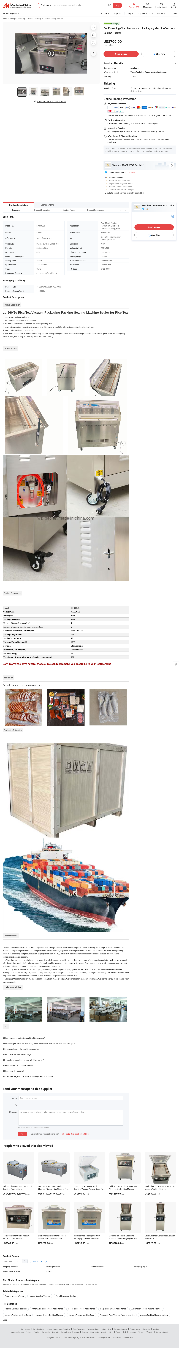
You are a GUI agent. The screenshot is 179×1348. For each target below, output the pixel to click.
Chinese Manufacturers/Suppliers (58, 1329)
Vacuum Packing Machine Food (81, 1315)
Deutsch (85, 1332)
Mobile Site (146, 1329)
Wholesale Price (93, 1329)
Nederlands (94, 1332)
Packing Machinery (34, 19)
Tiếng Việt (149, 1332)
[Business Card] (172, 216)
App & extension (144, 13)
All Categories (11, 13)
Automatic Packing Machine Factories (47, 1309)
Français (55, 1332)
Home (5, 19)
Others (49, 1271)
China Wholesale (79, 1329)
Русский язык (66, 1332)
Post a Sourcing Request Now (75, 1134)
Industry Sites (106, 1329)
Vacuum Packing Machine (53, 19)
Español (36, 1332)
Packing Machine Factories (16, 1309)
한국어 (110, 1332)
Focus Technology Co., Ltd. (72, 1338)
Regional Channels (120, 1329)
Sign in (173, 7)
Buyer (116, 13)
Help (129, 13)
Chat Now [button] (160, 54)
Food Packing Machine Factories (81, 1309)
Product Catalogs (39, 1261)
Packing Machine (53, 1266)
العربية (103, 1332)
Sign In (108, 192)
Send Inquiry (121, 54)
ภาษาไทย (132, 1332)
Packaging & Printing (17, 19)
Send (22, 1134)
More (5, 1320)
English (28, 1332)
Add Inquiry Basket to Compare (51, 101)
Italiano (76, 1332)
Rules (174, 13)
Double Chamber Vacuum (39, 1296)
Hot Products (25, 1329)
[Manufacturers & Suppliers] (17, 5)
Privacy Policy (128, 1338)
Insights (156, 1329)
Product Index (135, 1329)
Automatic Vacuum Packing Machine (146, 1309)
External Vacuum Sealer (14, 1296)
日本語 (118, 1332)
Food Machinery (96, 1266)
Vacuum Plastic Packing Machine (49, 1315)
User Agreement (104, 1338)
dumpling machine (10, 1266)
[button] (121, 210)
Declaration (117, 1338)
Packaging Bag (139, 1266)
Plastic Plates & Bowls (12, 1271)
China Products (38, 1329)
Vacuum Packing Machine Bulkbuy (154, 1315)
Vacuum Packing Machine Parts (18, 1315)
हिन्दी (124, 1332)
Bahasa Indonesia (162, 1332)
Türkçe (140, 1332)
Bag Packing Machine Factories (113, 1309)
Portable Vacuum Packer (66, 1296)
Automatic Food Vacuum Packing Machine (117, 1315)
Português (46, 1332)
